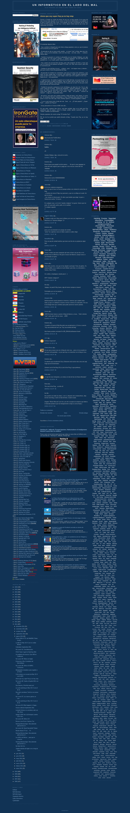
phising (107, 664)
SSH (115, 413)
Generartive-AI (111, 690)
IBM (106, 382)
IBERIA (112, 697)
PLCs (93, 495)
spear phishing (97, 428)
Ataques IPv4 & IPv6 (25, 352)
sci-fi (114, 426)
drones (99, 421)
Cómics (95, 254)
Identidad (107, 239)
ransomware (96, 369)
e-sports (103, 478)
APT (107, 341)
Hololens (94, 697)
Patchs (100, 558)
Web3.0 (106, 562)
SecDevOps (98, 452)
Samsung (102, 508)
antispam (113, 400)
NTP (115, 603)
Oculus (105, 720)
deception (103, 564)
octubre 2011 (20, 631)
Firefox (102, 296)
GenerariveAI (103, 690)
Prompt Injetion (104, 642)
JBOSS (95, 601)
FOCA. (98, 688)
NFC (107, 417)
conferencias (107, 228)
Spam (98, 263)
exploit (107, 287)
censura (104, 525)
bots (107, 346)
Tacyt (107, 335)
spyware (113, 471)
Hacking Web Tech (24, 499)
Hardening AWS (23, 401)
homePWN (103, 660)
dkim (113, 419)
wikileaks (113, 384)
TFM (104, 612)
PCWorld (106, 324)
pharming (102, 664)
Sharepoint (114, 469)
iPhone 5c (109, 660)
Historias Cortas (23, 397)
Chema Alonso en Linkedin (23, 188)
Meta (103, 450)
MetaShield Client (106, 536)
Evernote (95, 629)
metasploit (101, 265)
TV (104, 476)
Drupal (114, 517)
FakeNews (101, 356)
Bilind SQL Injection (102, 677)
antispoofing (113, 510)
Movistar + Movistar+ (103, 714)
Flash (99, 629)
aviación (114, 582)
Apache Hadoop (106, 530)
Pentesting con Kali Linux (26, 529)
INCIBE (94, 632)
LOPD (97, 371)
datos (109, 361)
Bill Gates (111, 514)
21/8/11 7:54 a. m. (51, 140)
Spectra (113, 246)
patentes (99, 502)
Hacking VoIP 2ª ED (24, 538)
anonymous (111, 499)
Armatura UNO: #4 (24, 445)
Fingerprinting (111, 241)
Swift (113, 647)
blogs (49, 125)
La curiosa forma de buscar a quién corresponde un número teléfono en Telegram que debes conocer (68, 509)
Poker (112, 604)
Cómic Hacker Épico (24, 510)
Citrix (110, 326)
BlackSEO (110, 380)
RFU (115, 725)
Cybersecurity (107, 397)
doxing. (107, 751)
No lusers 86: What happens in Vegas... (27, 705)
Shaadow (114, 608)
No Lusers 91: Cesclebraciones (24, 649)
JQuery (108, 703)
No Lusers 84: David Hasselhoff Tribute (26, 728)
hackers (111, 237)
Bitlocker (113, 530)
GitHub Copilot (103, 467)
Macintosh (107, 577)
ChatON (95, 681)
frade (113, 757)
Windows (96, 241)
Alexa (103, 380)
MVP (103, 458)
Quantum (113, 324)
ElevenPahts (113, 473)
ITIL (98, 699)
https (106, 333)
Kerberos (95, 556)
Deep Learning (99, 274)
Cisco (107, 504)
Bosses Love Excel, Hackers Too (25, 721)
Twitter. (108, 738)
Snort (100, 734)
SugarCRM (107, 736)
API (111, 378)
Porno (108, 519)
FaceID (112, 532)
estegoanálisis (97, 456)
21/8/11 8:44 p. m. (51, 259)
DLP (113, 491)
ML (103, 395)
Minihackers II (23, 375)
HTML (96, 385)
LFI (114, 484)
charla (107, 365)
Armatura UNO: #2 (24, 449)
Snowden (105, 734)
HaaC (103, 493)
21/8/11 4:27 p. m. (51, 211)
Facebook (103, 254)
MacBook (100, 475)
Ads (94, 473)
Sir (111, 731)
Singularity (105, 610)
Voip (112, 372)
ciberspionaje (97, 501)
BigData (103, 270)
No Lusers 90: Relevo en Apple (24, 659)
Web (104, 742)
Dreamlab (20, 299)
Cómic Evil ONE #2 (24, 456)
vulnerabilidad (108, 590)
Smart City (108, 495)
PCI (99, 604)
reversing (106, 378)
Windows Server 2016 (25, 354)
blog (113, 291)
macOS (96, 376)
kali (109, 317)
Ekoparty (20, 303)
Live (102, 577)
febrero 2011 (19, 766)
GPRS (114, 306)
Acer (102, 670)
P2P (113, 391)
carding (99, 525)
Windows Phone (106, 488)
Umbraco (101, 740)
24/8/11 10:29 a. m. (51, 379)
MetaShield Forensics (99, 578)
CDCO (96, 532)
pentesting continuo (105, 512)
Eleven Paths (110, 242)
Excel (102, 345)
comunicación (103, 584)
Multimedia (96, 460)
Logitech (102, 708)
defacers (108, 618)
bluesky (101, 749)
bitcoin (107, 280)
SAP (93, 608)
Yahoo (100, 397)
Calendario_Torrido (98, 382)
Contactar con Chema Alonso (24, 155)
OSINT (20, 438)
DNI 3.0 (105, 682)
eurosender (96, 755)
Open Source (99, 287)
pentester (110, 367)
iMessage (96, 512)
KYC (109, 634)
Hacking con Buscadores (25, 564)
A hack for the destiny (24, 482)
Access (95, 567)
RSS (102, 384)
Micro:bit (111, 603)
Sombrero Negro (23, 416)
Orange (114, 578)
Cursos (98, 233)
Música (112, 265)
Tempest (95, 462)
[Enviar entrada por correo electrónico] (68, 123)
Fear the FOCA (19, 328)
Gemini (96, 300)
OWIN (101, 720)
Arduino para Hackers (24, 460)
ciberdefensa (111, 525)
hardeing (101, 760)
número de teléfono (100, 588)
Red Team (21, 471)
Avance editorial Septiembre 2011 (25, 707)
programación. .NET (97, 772)
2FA (112, 281)
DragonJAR (21, 293)
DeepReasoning (98, 484)
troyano (108, 387)
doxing (94, 421)
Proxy (99, 346)
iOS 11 (99, 762)
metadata (107, 309)
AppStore (110, 549)
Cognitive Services (108, 268)
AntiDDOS (105, 480)
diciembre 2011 (20, 626)
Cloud (95, 320)
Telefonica (94, 523)
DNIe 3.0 (107, 552)
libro (113, 294)
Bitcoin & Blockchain (24, 490)
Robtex (114, 606)
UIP (94, 740)
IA (107, 222)
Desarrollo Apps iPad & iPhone (27, 549)
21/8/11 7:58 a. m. (51, 157)
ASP (95, 530)
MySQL (113, 309)
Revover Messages (104, 727)
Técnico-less (106, 337)
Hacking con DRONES (25, 484)
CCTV (103, 592)
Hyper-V (104, 599)
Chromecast (97, 627)
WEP (95, 651)
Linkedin (96, 389)
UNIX (97, 543)
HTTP (115, 328)
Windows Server (98, 280)
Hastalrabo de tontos (110, 430)
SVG (98, 731)
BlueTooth (109, 328)
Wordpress (97, 311)
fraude (109, 270)
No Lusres (110, 718)
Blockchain (111, 267)
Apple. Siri (102, 673)
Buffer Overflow (100, 504)
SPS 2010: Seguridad (24, 570)
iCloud (99, 545)
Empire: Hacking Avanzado (26, 453)
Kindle (108, 705)
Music (114, 493)
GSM (113, 387)
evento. (102, 755)
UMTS (105, 523)
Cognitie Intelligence (111, 569)
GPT (105, 298)
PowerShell (96, 270)
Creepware (108, 593)
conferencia (96, 326)
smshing (115, 621)
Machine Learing (112, 710)
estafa (107, 753)
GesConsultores (103, 692)
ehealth (96, 463)
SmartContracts (102, 315)
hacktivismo (112, 374)
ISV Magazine (103, 632)
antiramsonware (112, 748)
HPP (113, 573)
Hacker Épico (22, 542)
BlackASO (97, 592)
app (95, 426)
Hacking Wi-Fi (22, 432)
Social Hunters (23, 412)
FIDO (94, 688)
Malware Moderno (23, 419)
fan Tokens (103, 339)
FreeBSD (97, 690)
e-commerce (111, 410)
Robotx (110, 727)
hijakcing (95, 762)
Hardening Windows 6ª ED (25, 560)
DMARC (101, 552)
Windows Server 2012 (25, 546)
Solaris (109, 734)
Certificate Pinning (106, 491)
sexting (115, 434)
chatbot (99, 354)
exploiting (107, 294)
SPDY (103, 729)
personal (96, 252)
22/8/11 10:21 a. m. (51, 334)
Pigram (107, 558)
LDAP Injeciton (95, 707)
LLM (106, 237)
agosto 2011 (19, 636)
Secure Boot (108, 608)
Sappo (106, 521)
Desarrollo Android (24, 534)
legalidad (96, 359)
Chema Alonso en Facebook (23, 185)
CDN (107, 592)
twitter (104, 261)
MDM (94, 536)
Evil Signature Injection (105, 686)
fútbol (113, 501)
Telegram (96, 330)
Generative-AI (111, 254)
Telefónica (112, 229)
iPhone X (96, 662)
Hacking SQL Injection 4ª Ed (26, 553)
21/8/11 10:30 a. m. (51, 180)
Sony (114, 560)
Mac (101, 371)
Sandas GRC (103, 560)
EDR (108, 532)
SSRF (109, 541)
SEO (101, 378)
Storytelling (22, 403)
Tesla (93, 543)
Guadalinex (113, 694)
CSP (104, 679)
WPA (94, 582)
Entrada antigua (83, 413)
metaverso (112, 333)
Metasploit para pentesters (28, 544)
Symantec (95, 649)
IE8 (105, 575)
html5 (108, 478)
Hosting (101, 575)
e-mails (96, 402)
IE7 (111, 484)
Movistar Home (111, 272)
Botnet (102, 369)
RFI (97, 495)
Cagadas (95, 569)
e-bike (112, 618)
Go (94, 519)
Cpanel (102, 593)
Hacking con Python (24, 512)
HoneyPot (102, 534)
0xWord (15, 790)
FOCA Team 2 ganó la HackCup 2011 (26, 652)
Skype (102, 432)
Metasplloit (109, 712)
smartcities (105, 502)
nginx (93, 588)
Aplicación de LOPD (23, 573)
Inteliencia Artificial (97, 701)
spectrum (105, 775)
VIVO (104, 543)
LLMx (101, 707)
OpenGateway (98, 419)
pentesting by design (102, 768)
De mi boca (110, 682)
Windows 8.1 (100, 447)
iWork (103, 545)
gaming (102, 330)
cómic (104, 372)
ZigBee (106, 748)
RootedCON (105, 580)
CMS (101, 482)
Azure (103, 352)
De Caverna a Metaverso (25, 406)
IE (114, 599)
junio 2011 (19, 756)
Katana (104, 705)
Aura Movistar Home (105, 675)
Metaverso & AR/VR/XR (25, 393)
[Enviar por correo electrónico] (41, 121)
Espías (94, 597)
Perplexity (95, 378)
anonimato (97, 352)
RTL (106, 606)
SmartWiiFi (95, 734)
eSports (98, 619)
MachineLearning (112, 636)
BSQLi (95, 441)
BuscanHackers (101, 551)
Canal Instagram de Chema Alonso (25, 199)
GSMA (96, 467)
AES (100, 549)
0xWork (96, 668)
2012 (16, 621)
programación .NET (99, 387)
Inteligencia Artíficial (106, 701)
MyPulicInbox (95, 718)
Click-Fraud (113, 504)
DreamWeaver (105, 684)
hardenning (107, 760)
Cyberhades (16, 800)
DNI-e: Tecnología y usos (25, 568)
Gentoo (114, 597)
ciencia (94, 527)
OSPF (94, 720)
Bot (104, 463)
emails (102, 753)
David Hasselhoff (111, 449)
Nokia (100, 640)
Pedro (46, 374)
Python (105, 259)
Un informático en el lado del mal (65, 5)
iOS (101, 252)
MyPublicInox (112, 716)
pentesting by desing (99, 547)
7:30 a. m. (65, 123)
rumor (102, 774)
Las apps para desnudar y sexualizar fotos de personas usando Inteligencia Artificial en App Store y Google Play (69, 480)
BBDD (115, 549)
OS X (107, 450)
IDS (108, 484)
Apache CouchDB (98, 671)
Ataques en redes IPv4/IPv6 (26, 551)
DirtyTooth (97, 417)
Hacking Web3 (23, 399)
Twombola (113, 738)
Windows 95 (99, 582)
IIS (102, 307)
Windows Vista (102, 278)
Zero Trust (108, 582)
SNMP (105, 541)
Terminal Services (105, 348)
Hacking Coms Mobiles (25, 557)
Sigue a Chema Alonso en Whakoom (26, 168)
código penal (97, 656)
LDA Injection (114, 705)
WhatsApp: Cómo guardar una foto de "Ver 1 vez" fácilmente (68, 489)
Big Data (21, 395)
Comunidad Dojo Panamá (24, 315)
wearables (107, 666)
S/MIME (101, 541)
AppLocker (113, 671)
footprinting (111, 363)
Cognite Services (102, 569)
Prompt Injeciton (102, 725)
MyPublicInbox (17, 792)
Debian (95, 410)
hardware (103, 276)
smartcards (109, 621)
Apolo (94, 625)
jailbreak (96, 309)
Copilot (104, 532)
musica (97, 621)
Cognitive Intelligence (100, 267)
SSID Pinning (112, 729)
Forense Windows (23, 575)
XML (110, 562)
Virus (94, 447)
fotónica (104, 586)
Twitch (112, 649)
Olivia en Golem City (26, 382)
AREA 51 (20, 312)
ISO (95, 699)
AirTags (101, 623)
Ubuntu (99, 317)
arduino (101, 408)
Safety (104, 731)
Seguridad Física (100, 291)
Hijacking (102, 350)
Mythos (103, 540)
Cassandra (112, 679)
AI (104, 222)
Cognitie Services (111, 681)
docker (96, 333)
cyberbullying (96, 478)
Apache (103, 293)
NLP (97, 640)
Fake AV (105, 597)
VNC (116, 649)
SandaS (114, 541)
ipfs (99, 662)
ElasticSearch (112, 684)
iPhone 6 (109, 619)
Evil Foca (114, 352)
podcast (100, 298)
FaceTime (112, 552)
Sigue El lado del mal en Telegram (25, 162)
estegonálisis (112, 753)
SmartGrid (113, 733)
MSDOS (95, 475)
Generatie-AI (109, 629)
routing (94, 590)
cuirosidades (101, 751)
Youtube (95, 285)
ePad (111, 751)
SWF (101, 731)
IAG (112, 554)
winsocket (109, 777)
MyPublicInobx (112, 638)
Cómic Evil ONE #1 (24, 464)
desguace (47, 298)
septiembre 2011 (21, 634)
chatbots (99, 426)
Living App (95, 328)
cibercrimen (102, 272)
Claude (110, 339)
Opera (112, 450)
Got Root (21, 497)
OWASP (102, 460)
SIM (103, 445)
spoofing (112, 311)
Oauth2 (96, 424)
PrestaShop (96, 560)
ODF (105, 363)
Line (94, 636)
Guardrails (108, 573)
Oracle (110, 313)
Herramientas (112, 278)
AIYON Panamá (22, 319)
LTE (105, 601)
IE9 (100, 450)
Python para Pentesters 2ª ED (27, 514)
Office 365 (101, 424)
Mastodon (94, 486)
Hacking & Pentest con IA (26, 378)
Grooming (96, 534)
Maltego (112, 577)
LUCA (95, 255)
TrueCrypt (96, 562)
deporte (96, 489)
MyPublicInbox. (104, 716)
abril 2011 (19, 761)
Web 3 (108, 742)
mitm (107, 265)
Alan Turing (106, 623)
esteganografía (112, 354)
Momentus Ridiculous (111, 423)
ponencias (103, 770)
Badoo (112, 675)
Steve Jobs (105, 452)
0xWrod (100, 668)
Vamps (101, 562)
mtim (106, 766)
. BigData (113, 666)
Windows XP (97, 322)
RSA (106, 410)
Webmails (112, 389)
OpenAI (104, 313)
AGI (104, 668)
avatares (114, 488)
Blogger (110, 411)
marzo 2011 (19, 763)
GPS (99, 307)
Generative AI (97, 289)
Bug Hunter (22, 369)
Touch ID (105, 649)
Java (99, 335)
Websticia (111, 452)
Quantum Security (24, 373)
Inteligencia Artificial (104, 224)
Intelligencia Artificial (101, 703)
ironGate (111, 764)
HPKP (100, 630)
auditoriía (96, 749)
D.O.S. (100, 441)
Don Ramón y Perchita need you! (25, 685)
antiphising (112, 614)
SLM (108, 469)
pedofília (113, 766)
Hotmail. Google (100, 697)
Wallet (109, 523)
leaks (100, 463)
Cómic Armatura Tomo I (25, 469)
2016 (16, 612)
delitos (110, 527)
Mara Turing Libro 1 (24, 427)
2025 (16, 589)
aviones (97, 584)
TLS (94, 497)
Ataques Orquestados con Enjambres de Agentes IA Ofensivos (69, 565)
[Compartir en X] (45, 121)
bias (98, 415)
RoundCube (97, 645)
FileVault (103, 688)
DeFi (110, 441)
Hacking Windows (23, 479)
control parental (97, 449)
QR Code (113, 540)
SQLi (100, 385)
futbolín (109, 759)
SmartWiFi (96, 393)
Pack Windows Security (20, 337)
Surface (109, 647)
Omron (110, 720)
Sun (106, 424)
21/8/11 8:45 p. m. (51, 280)
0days (110, 502)
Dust (98, 384)
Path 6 (95, 580)
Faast (114, 326)
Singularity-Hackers (18, 796)
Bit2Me (108, 352)
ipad (101, 285)
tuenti (114, 408)
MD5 (94, 710)
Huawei (107, 697)
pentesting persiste (112, 768)
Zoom (98, 564)
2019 (16, 604)
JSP (115, 554)
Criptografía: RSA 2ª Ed (25, 533)
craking (113, 749)
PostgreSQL (113, 558)
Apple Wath (95, 673)
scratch (113, 512)
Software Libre (97, 306)
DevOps (101, 410)
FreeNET (103, 629)
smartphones (101, 590)
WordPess (95, 748)
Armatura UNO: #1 (24, 451)
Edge (96, 450)
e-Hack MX (21, 309)
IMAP (114, 630)
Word (107, 653)
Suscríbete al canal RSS (23, 190)
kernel (110, 434)
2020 (16, 602)
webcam (107, 384)
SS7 (96, 608)
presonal (113, 770)
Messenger (112, 436)
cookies (104, 501)
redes (110, 259)
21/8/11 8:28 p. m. (51, 245)
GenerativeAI (97, 261)
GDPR (102, 417)
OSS (98, 720)
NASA (101, 718)
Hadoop (107, 506)
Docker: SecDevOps (24, 473)
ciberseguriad (107, 749)
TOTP (102, 365)
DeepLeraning (97, 684)
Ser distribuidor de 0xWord (20, 324)
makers (105, 367)
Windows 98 (108, 744)
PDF (104, 346)
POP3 (103, 604)
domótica (101, 489)
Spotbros (94, 736)
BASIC (101, 514)
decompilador (104, 656)
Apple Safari (105, 473)
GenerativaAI (96, 692)
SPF (104, 419)
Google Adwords (112, 692)
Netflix (96, 437)
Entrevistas (101, 250)
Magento (99, 536)
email (109, 501)
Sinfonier (105, 385)
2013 (16, 619)
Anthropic (104, 549)
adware (111, 358)
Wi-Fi (102, 510)
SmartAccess (101, 733)
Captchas (108, 402)
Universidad (96, 248)
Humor (69, 125)
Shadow (95, 610)
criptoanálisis (108, 408)
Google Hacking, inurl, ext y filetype (62, 546)
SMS (95, 304)
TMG (112, 736)
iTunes (93, 764)
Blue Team (113, 415)
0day (100, 402)
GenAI (101, 239)
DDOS (107, 456)
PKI (112, 475)
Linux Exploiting (23, 525)
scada (104, 421)
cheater (108, 616)
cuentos (105, 426)
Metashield (96, 406)
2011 (16, 624)
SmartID (115, 495)
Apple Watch (106, 567)
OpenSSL (107, 475)
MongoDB (109, 556)
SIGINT (99, 729)
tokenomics (95, 293)
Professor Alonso (19, 330)
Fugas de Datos (104, 359)
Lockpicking (98, 636)
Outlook (108, 460)
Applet (111, 567)
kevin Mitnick (106, 471)
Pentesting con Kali (25, 345)
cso (98, 527)
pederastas (107, 662)
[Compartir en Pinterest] (48, 121)
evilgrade (104, 619)
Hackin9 (96, 575)
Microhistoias (105, 638)
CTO (107, 551)
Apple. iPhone (108, 673)
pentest (97, 237)
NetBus (105, 718)
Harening (114, 696)
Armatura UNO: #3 (24, 447)
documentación (97, 374)
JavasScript (113, 703)
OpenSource (96, 400)
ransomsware (109, 588)
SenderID (102, 495)
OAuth (101, 437)
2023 (16, 594)
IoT (115, 296)
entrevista (111, 454)
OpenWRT (96, 723)
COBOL (110, 625)
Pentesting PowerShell (25, 508)
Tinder (100, 523)
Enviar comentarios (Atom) (55, 420)
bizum (104, 616)
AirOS (106, 670)
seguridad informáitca (110, 547)
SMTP (96, 508)
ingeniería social (104, 415)
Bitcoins (108, 291)
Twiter (104, 738)
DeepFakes (113, 283)
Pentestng (114, 640)
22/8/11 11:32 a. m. (51, 343)
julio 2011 (19, 753)
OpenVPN (95, 558)
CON (114, 285)
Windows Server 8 (112, 746)
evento (104, 449)
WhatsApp (102, 255)
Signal (100, 610)
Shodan (107, 307)
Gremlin (99, 519)
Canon (114, 625)
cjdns (114, 655)
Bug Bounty (22, 430)
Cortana (96, 552)
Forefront (98, 458)
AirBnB (114, 590)
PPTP (115, 506)
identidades (99, 764)
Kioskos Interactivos (110, 534)
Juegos (105, 289)
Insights (108, 699)
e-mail (113, 252)
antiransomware (98, 439)
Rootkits (101, 486)
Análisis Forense (23, 477)
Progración (95, 725)
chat (113, 385)
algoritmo (97, 454)
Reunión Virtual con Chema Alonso (25, 157)
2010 (16, 771)
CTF (100, 532)
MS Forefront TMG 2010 (24, 572)
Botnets (97, 348)
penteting (103, 621)
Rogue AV (107, 644)
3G (104, 402)
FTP (106, 465)
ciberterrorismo (98, 471)
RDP (98, 432)
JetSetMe (99, 705)
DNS (111, 296)
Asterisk (98, 625)
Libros (106, 229)
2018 (16, 607)
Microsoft (98, 257)
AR (114, 668)
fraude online (105, 319)
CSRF (102, 436)
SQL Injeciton (107, 645)
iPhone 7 (114, 660)
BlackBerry (97, 515)
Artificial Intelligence (108, 235)
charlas (104, 233)
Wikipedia (108, 543)
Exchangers (114, 686)
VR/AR (110, 382)
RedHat (104, 469)
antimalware (107, 306)
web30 (108, 528)
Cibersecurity (113, 551)
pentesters (103, 376)
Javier (46, 184)
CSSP (107, 679)
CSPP (94, 423)
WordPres (101, 748)
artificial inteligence (97, 616)
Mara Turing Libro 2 (24, 425)
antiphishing (112, 424)
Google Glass (98, 573)
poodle (108, 770)
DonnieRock (48, 238)
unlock (99, 777)
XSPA (106, 510)
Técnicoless (110, 332)
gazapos (114, 759)
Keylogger (113, 634)
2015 (16, 614)
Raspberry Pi (22, 436)
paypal (114, 527)
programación (104, 283)
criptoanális (95, 751)
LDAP (98, 341)
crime (109, 584)
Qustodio (111, 642)
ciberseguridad (100, 226)
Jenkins (94, 705)
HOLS (99, 599)
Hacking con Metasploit (25, 475)
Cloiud (105, 681)
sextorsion (113, 478)
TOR (94, 354)
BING (114, 289)
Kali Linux (108, 345)
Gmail (107, 296)
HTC (98, 696)
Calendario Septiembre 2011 (23, 647)
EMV (100, 571)
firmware (103, 757)
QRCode (101, 606)
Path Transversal (106, 640)
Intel (109, 467)
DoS (105, 484)
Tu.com (107, 395)
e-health (114, 462)
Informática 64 (104, 404)
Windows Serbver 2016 (110, 651)
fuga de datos (112, 298)
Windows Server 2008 (110, 497)
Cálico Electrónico (20, 332)
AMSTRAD (110, 421)
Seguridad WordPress (25, 495)
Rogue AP (95, 541)
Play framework (96, 642)
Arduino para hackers (25, 347)
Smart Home (111, 437)
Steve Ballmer (101, 736)
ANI (111, 668)
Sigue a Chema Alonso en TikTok (25, 165)
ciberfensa (101, 655)
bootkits (95, 545)
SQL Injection (112, 261)
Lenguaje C (97, 577)
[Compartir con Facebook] (46, 121)
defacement (104, 527)
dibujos (104, 354)
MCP (109, 601)
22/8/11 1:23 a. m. (51, 307)
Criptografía (110, 263)
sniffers (95, 411)
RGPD (94, 727)
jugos (115, 764)
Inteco (113, 699)
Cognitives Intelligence (99, 517)
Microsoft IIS (108, 578)
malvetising (96, 766)
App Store (98, 473)
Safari (101, 476)
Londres (106, 708)
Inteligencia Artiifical (102, 634)
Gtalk (95, 599)
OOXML (100, 343)
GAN (106, 436)
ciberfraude (95, 618)
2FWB (96, 514)
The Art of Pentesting (24, 391)
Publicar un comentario (46, 410)
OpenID (107, 722)
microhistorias (98, 324)
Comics (103, 241)
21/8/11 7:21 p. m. (51, 234)
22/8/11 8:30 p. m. (51, 370)
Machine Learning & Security (26, 462)
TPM (116, 736)
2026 (16, 587)
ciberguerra (106, 322)
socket (100, 775)
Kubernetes (22, 414)
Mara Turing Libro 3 (24, 423)
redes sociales (110, 304)
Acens (99, 567)
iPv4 (111, 319)
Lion (111, 493)
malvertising (104, 566)
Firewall (107, 356)
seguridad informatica (109, 774)
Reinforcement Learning (98, 644)
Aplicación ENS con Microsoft (26, 555)
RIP (97, 727)
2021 (16, 599)
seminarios (95, 549)
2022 (16, 597)
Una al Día (21, 566)
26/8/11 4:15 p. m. (51, 389)
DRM (102, 627)
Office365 (112, 417)
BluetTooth (110, 677)
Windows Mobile (96, 488)
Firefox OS (108, 688)
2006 (16, 781)
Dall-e (106, 627)
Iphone (96, 239)
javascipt (113, 586)
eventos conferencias (110, 755)
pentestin (114, 545)
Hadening (108, 696)
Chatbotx (100, 681)
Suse (114, 610)
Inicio (65, 413)
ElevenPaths (105, 231)
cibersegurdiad (108, 655)
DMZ (113, 482)
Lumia (111, 708)
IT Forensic (21, 306)
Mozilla (113, 538)
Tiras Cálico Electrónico (26, 455)
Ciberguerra (22, 384)
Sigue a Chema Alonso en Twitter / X (26, 176)
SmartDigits (107, 733)
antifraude (114, 543)
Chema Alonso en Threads (23, 171)
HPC (94, 696)
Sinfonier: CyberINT (24, 501)
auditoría (99, 259)
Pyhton (99, 580)
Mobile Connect (109, 458)
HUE (104, 630)
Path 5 (106, 413)
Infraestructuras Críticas (25, 494)
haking (97, 660)
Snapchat (110, 560)
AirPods (99, 530)
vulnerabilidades (102, 411)
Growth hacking (101, 554)
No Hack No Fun (20, 746)
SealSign (113, 460)
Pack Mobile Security (19, 335)
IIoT (116, 697)
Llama (108, 350)
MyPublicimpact (17, 794)
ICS (107, 493)
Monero (104, 556)
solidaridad (96, 666)
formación (96, 231)
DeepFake (108, 517)
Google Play (97, 313)
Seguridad (113, 445)
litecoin (99, 566)
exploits (101, 333)
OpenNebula (113, 722)
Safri (109, 731)
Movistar (111, 274)
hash (108, 586)
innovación (98, 268)
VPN (108, 372)
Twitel (102, 393)
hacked (113, 322)
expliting (94, 757)
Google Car (105, 571)
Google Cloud (100, 423)
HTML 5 (108, 554)
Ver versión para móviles (64, 416)
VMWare (112, 612)
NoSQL (108, 540)
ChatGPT (107, 252)
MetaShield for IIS (97, 638)
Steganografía (112, 521)
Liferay (111, 707)
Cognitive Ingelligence (109, 515)
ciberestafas (98, 337)
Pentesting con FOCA (25, 523)
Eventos (104, 218)
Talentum (113, 335)
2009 (16, 774)
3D (103, 456)
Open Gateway (109, 398)
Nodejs (114, 556)
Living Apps (103, 300)
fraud (94, 660)
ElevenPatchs (96, 686)
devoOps (111, 656)
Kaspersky (100, 601)
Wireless (110, 315)
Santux (46, 250)
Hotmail (114, 397)
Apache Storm (106, 671)
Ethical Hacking (23, 350)
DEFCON (105, 441)
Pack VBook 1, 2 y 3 (19, 348)
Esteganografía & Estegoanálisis (28, 521)
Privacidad (110, 226)
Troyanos (103, 332)
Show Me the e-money (25, 440)
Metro (114, 712)
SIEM (95, 729)
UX (100, 543)
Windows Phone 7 (102, 746)
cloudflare (97, 319)
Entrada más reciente (46, 413)
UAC (112, 337)
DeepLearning (111, 376)
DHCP (113, 593)
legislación (107, 371)
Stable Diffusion (110, 508)
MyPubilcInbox (97, 540)
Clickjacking (107, 482)
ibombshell (108, 489)
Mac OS (105, 710)
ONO (115, 718)
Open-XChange (100, 722)
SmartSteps (97, 647)
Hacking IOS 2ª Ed (24, 527)
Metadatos (109, 248)
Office (103, 335)
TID (106, 358)
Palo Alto (108, 604)
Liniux (97, 708)
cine (115, 358)
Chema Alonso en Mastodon (23, 179)
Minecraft (96, 714)
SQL (114, 580)
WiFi (106, 274)
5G (115, 528)
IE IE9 (112, 287)
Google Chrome (98, 302)
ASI (99, 670)
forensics (97, 391)
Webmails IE (96, 744)
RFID (113, 467)
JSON (108, 575)
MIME (97, 710)
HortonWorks (109, 630)
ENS (115, 411)
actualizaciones (105, 614)
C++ (115, 677)
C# (114, 567)
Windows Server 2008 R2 (99, 653)
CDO (112, 371)
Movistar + (108, 302)
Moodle (108, 538)
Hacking (97, 218)
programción (106, 772)
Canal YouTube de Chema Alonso (25, 196)
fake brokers (113, 658)
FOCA (108, 246)
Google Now (103, 694)
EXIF (109, 627)
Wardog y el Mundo (24, 536)
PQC (105, 437)
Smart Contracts (109, 432)
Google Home (104, 443)
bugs (113, 276)
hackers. (96, 760)
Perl (104, 558)
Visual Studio (102, 462)
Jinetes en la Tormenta (25, 429)
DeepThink (108, 595)
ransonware (112, 664)
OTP (94, 432)
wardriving (102, 528)
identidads (105, 764)
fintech (98, 757)
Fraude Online (22, 562)
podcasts (95, 296)
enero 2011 (19, 768)
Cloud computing (111, 293)
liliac (103, 662)
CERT (106, 625)
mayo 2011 (19, 758)
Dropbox (95, 493)
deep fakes (104, 454)
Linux (113, 239)
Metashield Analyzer (103, 603)
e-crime (104, 317)
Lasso (113, 575)
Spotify (103, 400)
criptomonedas (105, 281)
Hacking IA (22, 371)
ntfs (109, 766)
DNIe (114, 428)
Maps (99, 556)
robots (112, 346)
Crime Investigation (24, 486)
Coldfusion (95, 571)
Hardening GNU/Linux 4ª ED (26, 531)
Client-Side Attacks (24, 481)
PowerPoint (95, 606)
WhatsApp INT (23, 404)
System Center (98, 612)
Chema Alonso (49, 347)
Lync (115, 708)
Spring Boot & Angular (25, 466)
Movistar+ (101, 358)
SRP (107, 729)
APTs (115, 566)
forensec (108, 757)
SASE (115, 727)
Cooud (97, 682)
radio (94, 335)
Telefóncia (95, 738)
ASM (98, 491)
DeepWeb (112, 456)
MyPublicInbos (97, 716)
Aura (107, 255)
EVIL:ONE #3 (23, 434)
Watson (100, 742)
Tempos (101, 246)
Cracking (113, 307)
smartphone (96, 350)
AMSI (97, 623)
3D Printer (105, 428)
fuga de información (111, 369)
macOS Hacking (23, 488)
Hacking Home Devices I (26, 388)
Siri (110, 385)
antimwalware (113, 653)
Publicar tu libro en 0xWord (20, 289)
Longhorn (105, 636)
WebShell (113, 742)
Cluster (20, 507)
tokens (109, 285)
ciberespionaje (99, 294)
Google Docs (96, 694)
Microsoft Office (104, 406)
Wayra (107, 320)
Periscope (113, 723)
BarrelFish (95, 677)
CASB (95, 679)
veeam (103, 777)
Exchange (99, 597)
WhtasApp (102, 744)
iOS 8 (103, 762)
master (114, 489)
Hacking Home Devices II (26, 380)
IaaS (109, 632)
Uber (108, 612)
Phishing (96, 276)
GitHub (99, 395)
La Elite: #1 (22, 442)
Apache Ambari (112, 670)
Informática (103, 699)
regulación (96, 528)
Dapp (95, 595)
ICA (111, 506)
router (115, 588)
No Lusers (104, 244)
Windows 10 (111, 300)
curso (111, 365)
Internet (97, 244)
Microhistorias (22, 540)
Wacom (95, 742)
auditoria (96, 655)
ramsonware (113, 772)
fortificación (101, 304)
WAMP (114, 740)
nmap (93, 502)
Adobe (99, 480)
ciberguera (102, 618)
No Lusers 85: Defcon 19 (22, 719)
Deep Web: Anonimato (25, 505)
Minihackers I (23, 377)
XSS (105, 285)
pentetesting (97, 770)
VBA (106, 740)
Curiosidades (56, 125)
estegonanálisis (97, 586)
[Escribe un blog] (43, 121)
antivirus (95, 408)
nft (113, 361)
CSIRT (99, 679)
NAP (94, 640)
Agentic (95, 356)
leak (115, 319)
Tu (108, 649)
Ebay (113, 627)
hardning (113, 760)
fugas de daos (103, 759)
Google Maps (95, 506)
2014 (16, 616)
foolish (110, 426)
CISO (115, 421)
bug (94, 263)
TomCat (100, 649)
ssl (115, 346)
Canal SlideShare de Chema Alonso (25, 193)
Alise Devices (113, 623)
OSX (96, 604)
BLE (110, 428)
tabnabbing (112, 775)
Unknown (47, 135)
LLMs (103, 248)
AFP (94, 623)
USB (94, 415)
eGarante (109, 564)
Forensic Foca (111, 465)
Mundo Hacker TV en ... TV (23, 730)
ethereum (105, 374)
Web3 (103, 263)
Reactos (110, 606)
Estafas (113, 255)
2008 (16, 776)
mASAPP (108, 545)
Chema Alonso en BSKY (22, 182)
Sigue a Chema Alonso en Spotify (25, 173)
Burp (102, 625)
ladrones (94, 566)
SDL (102, 645)
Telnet (100, 738)
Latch (102, 237)
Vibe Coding (100, 497)
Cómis (101, 682)
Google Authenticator (98, 430)
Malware (110, 233)
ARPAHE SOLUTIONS (24, 322)
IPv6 (109, 289)
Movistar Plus (99, 361)
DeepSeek (98, 372)
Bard (109, 391)
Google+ (94, 554)
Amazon (102, 328)
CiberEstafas (22, 417)
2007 (16, 779)
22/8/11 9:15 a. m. (51, 318)
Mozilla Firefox (104, 389)
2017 (16, 609)
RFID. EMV (110, 725)
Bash (94, 551)
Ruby (110, 413)
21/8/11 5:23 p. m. (51, 223)
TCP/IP (115, 486)
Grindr (108, 694)
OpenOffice (113, 406)
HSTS (102, 506)
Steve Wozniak (108, 486)
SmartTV (101, 320)
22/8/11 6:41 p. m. (51, 354)
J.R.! (46, 338)
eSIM (101, 658)
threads (102, 666)
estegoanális (106, 658)
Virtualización (96, 510)
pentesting (98, 222)
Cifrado (95, 278)
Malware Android (23, 503)
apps (113, 348)
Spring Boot (22, 458)
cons (113, 302)
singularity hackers (97, 363)
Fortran (114, 688)
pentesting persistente (109, 439)
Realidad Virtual (96, 469)
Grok (103, 573)
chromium (114, 616)
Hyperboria (110, 599)
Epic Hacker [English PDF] (26, 518)
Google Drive (113, 571)
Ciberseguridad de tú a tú (25, 408)
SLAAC (101, 521)
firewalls (114, 564)
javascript (113, 320)
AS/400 (95, 670)
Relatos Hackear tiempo (25, 421)
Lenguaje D (106, 707)
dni (112, 584)
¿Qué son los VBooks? (19, 343)
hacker (107, 393)
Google (63, 125)
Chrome (108, 330)
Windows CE (100, 651)
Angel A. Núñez (49, 216)
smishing (96, 775)
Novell (103, 519)
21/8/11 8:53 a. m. (51, 171)
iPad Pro (114, 762)
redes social (97, 774)
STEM (94, 731)
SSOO (113, 645)
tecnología (97, 436)
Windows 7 (95, 283)
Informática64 (100, 398)
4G (95, 491)
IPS (98, 632)
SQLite (107, 445)
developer (104, 326)
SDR (111, 580)
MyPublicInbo (112, 714)
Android (97, 242)
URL (97, 740)
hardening (98, 235)
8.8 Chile (20, 296)
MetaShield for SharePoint (99, 712)
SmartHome (107, 343)
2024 (16, 592)
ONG (99, 445)
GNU (99, 493)
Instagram (112, 359)
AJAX (108, 668)
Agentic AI (104, 391)
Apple (102, 242)
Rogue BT (113, 644)
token (103, 341)
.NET (94, 307)
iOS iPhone (108, 762)
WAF (113, 476)
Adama (46, 263)
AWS (95, 480)
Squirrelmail (103, 647)
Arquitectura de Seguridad (26, 386)
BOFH (106, 514)
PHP (101, 309)
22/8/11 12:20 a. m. (51, 293)
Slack (110, 610)
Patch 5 (107, 723)
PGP (101, 413)
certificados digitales (102, 434)
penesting (94, 768)
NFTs (105, 361)
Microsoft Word (101, 538)
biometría (96, 339)
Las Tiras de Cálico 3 (25, 389)
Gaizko (46, 311)
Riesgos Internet (23, 468)
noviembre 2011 (20, 629)
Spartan (114, 734)
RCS (115, 642)
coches (108, 462)
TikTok (109, 419)
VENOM (110, 740)
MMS (101, 710)
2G (112, 528)
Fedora (110, 597)
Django (113, 595)
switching (111, 566)
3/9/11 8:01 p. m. (50, 406)
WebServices (97, 614)
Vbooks (109, 476)
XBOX (108, 400)
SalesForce (101, 608)
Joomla (111, 404)
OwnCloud (102, 723)
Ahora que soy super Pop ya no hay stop (27, 678)
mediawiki (102, 766)
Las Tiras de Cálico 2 (25, 410)
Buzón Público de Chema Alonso (25, 160)
